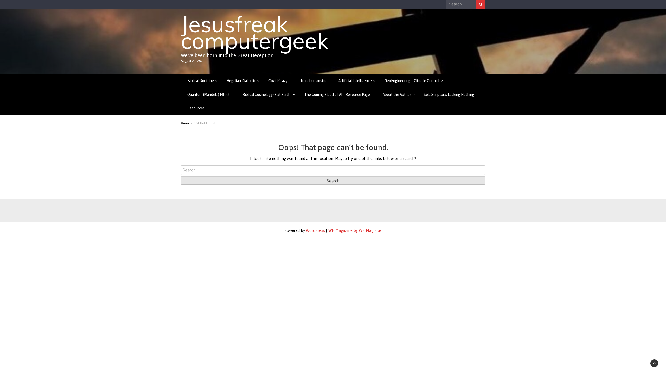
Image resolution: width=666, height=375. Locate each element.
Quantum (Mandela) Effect (208, 94)
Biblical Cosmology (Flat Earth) (267, 94)
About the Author (397, 94)
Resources (196, 107)
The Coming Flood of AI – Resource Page (337, 94)
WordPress (315, 230)
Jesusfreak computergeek (254, 32)
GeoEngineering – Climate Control (412, 80)
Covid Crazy (277, 80)
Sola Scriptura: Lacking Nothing (449, 94)
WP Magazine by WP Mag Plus (355, 230)
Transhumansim (313, 80)
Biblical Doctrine (200, 80)
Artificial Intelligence (355, 80)
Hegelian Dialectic (241, 80)
